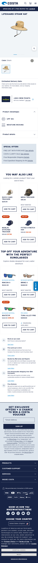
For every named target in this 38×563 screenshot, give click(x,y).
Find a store (11, 355)
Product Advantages (11, 112)
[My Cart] (30, 3)
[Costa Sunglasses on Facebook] (8, 513)
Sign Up (19, 426)
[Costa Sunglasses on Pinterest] (28, 513)
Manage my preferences (19, 559)
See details (29, 151)
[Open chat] (36, 286)
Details (26, 157)
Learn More (11, 368)
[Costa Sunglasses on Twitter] (13, 513)
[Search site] (25, 3)
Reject (19, 554)
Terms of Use (24, 541)
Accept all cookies (19, 550)
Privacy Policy (19, 441)
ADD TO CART (9, 209)
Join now (28, 100)
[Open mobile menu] (35, 3)
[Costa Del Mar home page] (10, 3)
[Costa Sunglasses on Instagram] (18, 513)
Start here (10, 344)
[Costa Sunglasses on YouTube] (23, 513)
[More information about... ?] (33, 99)
